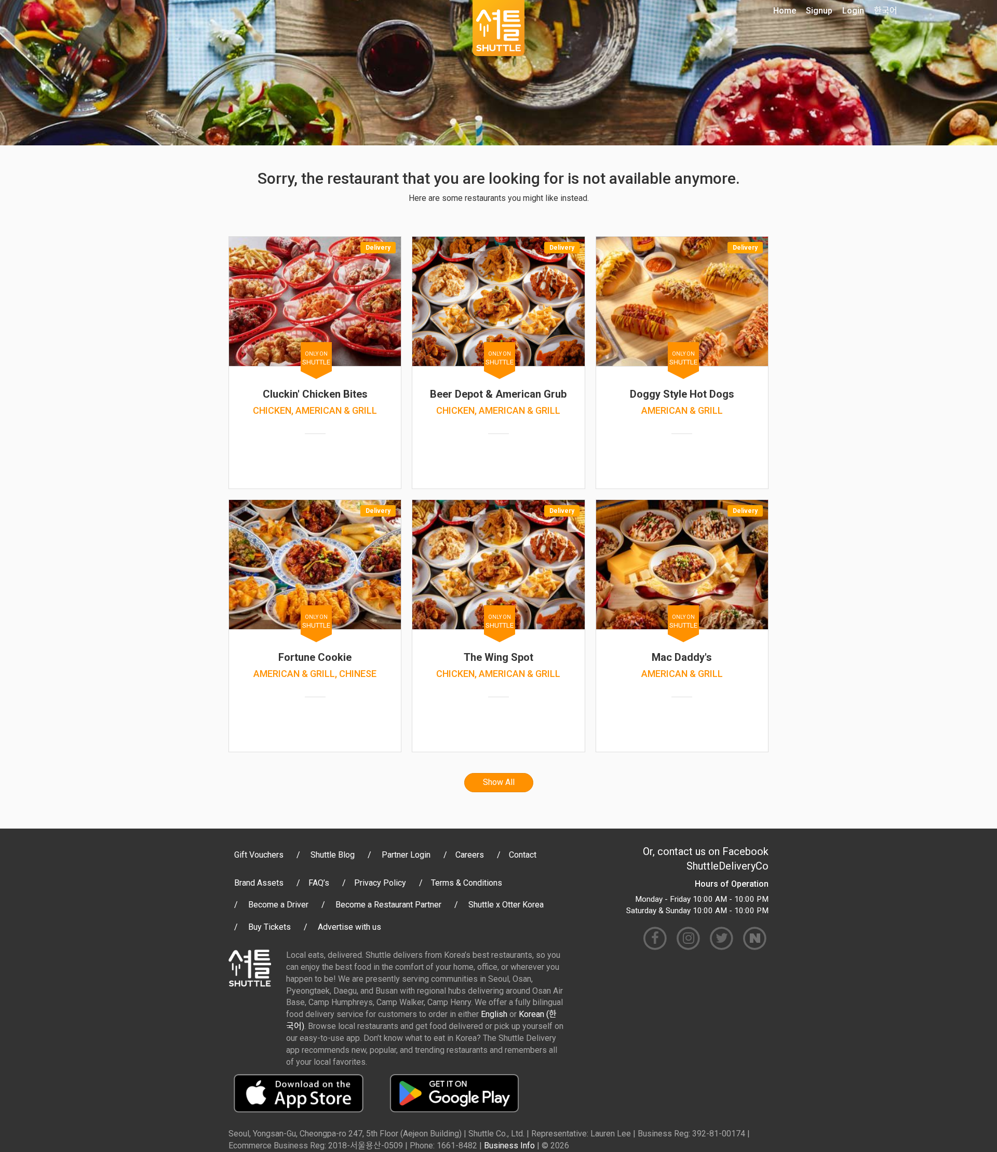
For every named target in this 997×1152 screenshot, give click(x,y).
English (494, 1014)
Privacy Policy (380, 883)
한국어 (885, 11)
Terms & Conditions (466, 883)
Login (853, 11)
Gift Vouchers (259, 855)
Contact (522, 855)
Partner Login (406, 855)
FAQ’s (318, 883)
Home (784, 11)
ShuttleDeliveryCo (727, 866)
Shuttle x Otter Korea (506, 905)
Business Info (509, 1145)
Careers (469, 855)
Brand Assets (259, 883)
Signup (819, 11)
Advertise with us (349, 927)
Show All (499, 782)
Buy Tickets (269, 927)
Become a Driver (278, 905)
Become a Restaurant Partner (388, 905)
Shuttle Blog (333, 855)
